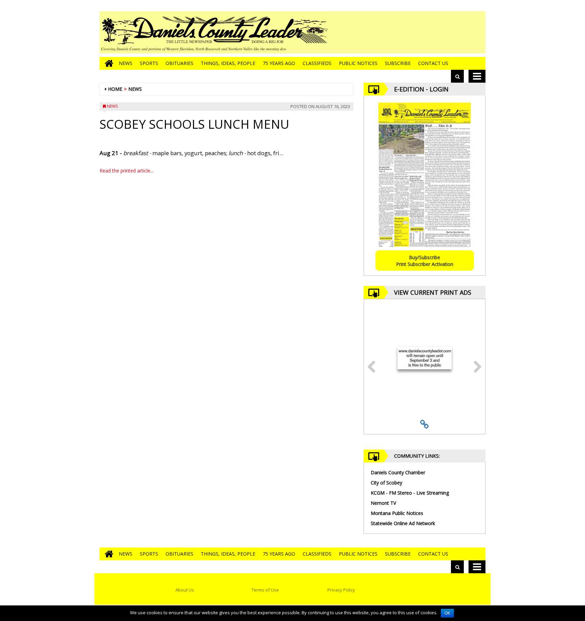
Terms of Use (265, 590)
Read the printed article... (126, 170)
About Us (184, 590)
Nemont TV (383, 503)
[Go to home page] (107, 63)
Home (115, 89)
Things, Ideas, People (228, 63)
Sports (149, 63)
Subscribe (398, 63)
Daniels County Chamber (398, 472)
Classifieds (317, 63)
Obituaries (179, 63)
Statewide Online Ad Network (403, 523)
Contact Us (433, 63)
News (125, 63)
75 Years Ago (279, 63)
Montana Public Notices (397, 513)
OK (447, 613)
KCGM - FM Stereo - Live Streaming (410, 493)
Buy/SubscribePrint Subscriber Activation (424, 260)
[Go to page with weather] (434, 32)
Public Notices (358, 63)
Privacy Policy (341, 590)
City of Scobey (386, 482)
